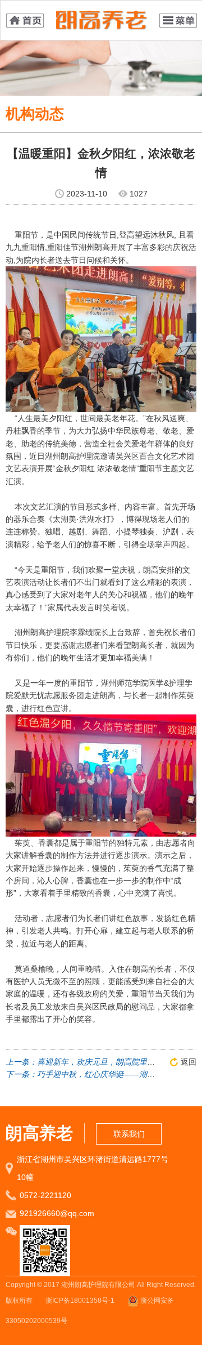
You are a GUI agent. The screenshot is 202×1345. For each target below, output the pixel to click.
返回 (188, 1061)
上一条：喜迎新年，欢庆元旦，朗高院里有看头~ (90, 1061)
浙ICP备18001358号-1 (79, 1300)
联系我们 (129, 1133)
